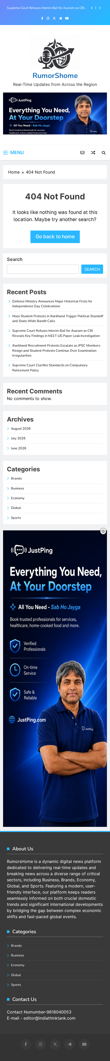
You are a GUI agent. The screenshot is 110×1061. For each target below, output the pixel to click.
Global (16, 508)
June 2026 (18, 448)
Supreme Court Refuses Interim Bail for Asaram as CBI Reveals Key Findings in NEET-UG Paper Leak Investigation (45, 8)
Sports (16, 518)
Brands (16, 478)
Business (17, 488)
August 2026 (21, 428)
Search (15, 259)
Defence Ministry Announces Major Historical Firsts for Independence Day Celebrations (52, 304)
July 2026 (18, 438)
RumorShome (55, 76)
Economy (18, 498)
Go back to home (55, 236)
